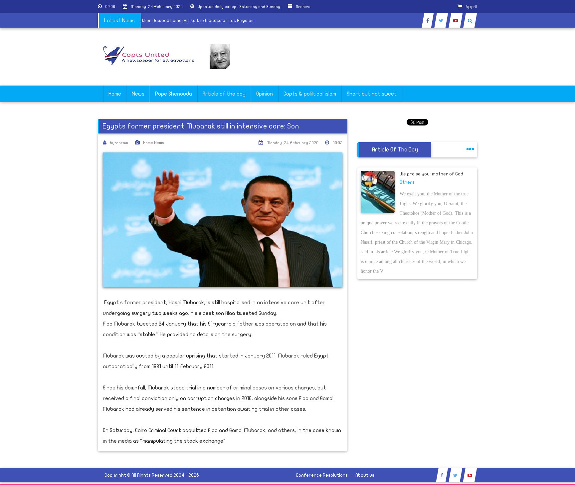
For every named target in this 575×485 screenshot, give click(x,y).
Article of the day (224, 94)
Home (114, 94)
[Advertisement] (543, 210)
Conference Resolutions (322, 475)
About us (364, 475)
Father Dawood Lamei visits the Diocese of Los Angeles (201, 20)
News (138, 94)
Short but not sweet (372, 94)
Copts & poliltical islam (310, 94)
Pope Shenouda (173, 94)
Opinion (264, 94)
